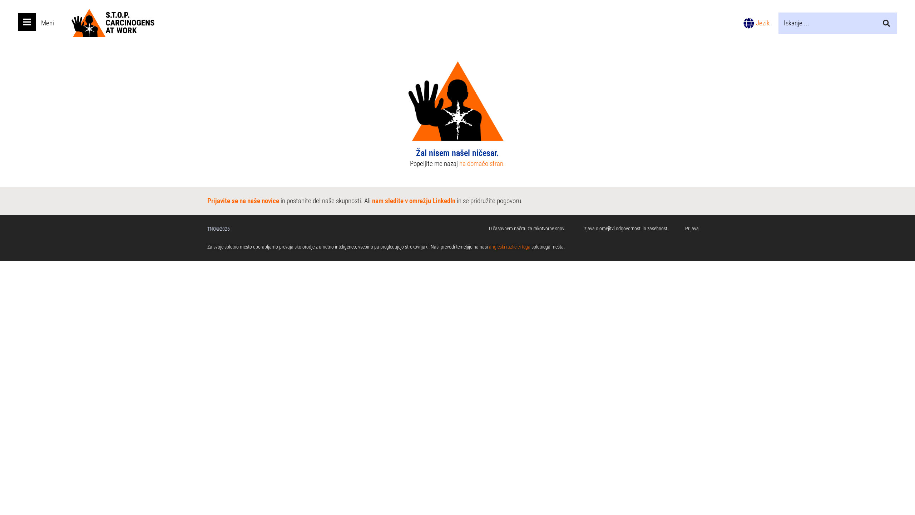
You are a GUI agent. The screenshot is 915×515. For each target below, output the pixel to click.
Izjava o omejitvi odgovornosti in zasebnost (625, 228)
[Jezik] (748, 23)
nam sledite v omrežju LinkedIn (413, 201)
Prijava (692, 228)
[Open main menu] (27, 22)
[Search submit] (886, 23)
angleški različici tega (509, 247)
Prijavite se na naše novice (243, 201)
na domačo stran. (482, 164)
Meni (47, 23)
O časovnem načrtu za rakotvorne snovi (527, 228)
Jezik (763, 23)
